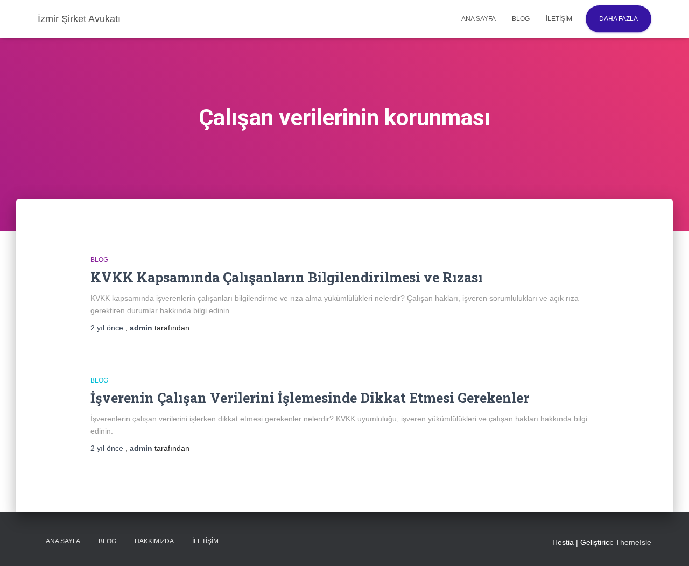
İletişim (559, 19)
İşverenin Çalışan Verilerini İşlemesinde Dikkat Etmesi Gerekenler (309, 398)
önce (107, 327)
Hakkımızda (154, 541)
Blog (521, 19)
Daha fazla (618, 19)
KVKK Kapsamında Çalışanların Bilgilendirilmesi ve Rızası (286, 277)
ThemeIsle (633, 542)
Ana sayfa (478, 19)
